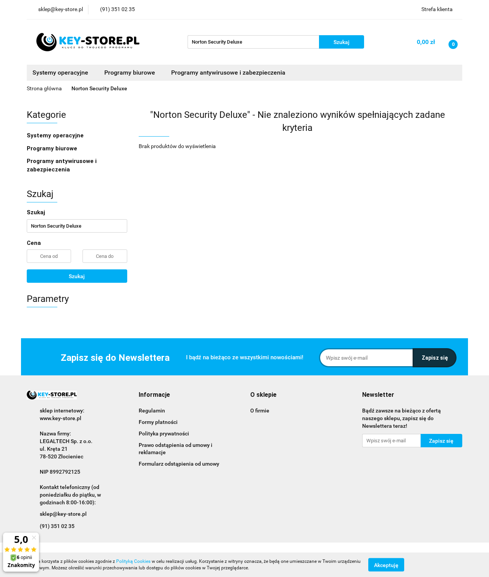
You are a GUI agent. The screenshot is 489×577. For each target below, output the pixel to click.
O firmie (259, 410)
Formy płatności (158, 422)
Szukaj (77, 276)
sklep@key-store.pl (63, 514)
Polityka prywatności (164, 433)
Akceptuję (386, 565)
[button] (154, 395)
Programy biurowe (53, 148)
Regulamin (152, 410)
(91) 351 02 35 (57, 526)
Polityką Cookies (133, 561)
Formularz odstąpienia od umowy (179, 464)
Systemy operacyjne (56, 135)
